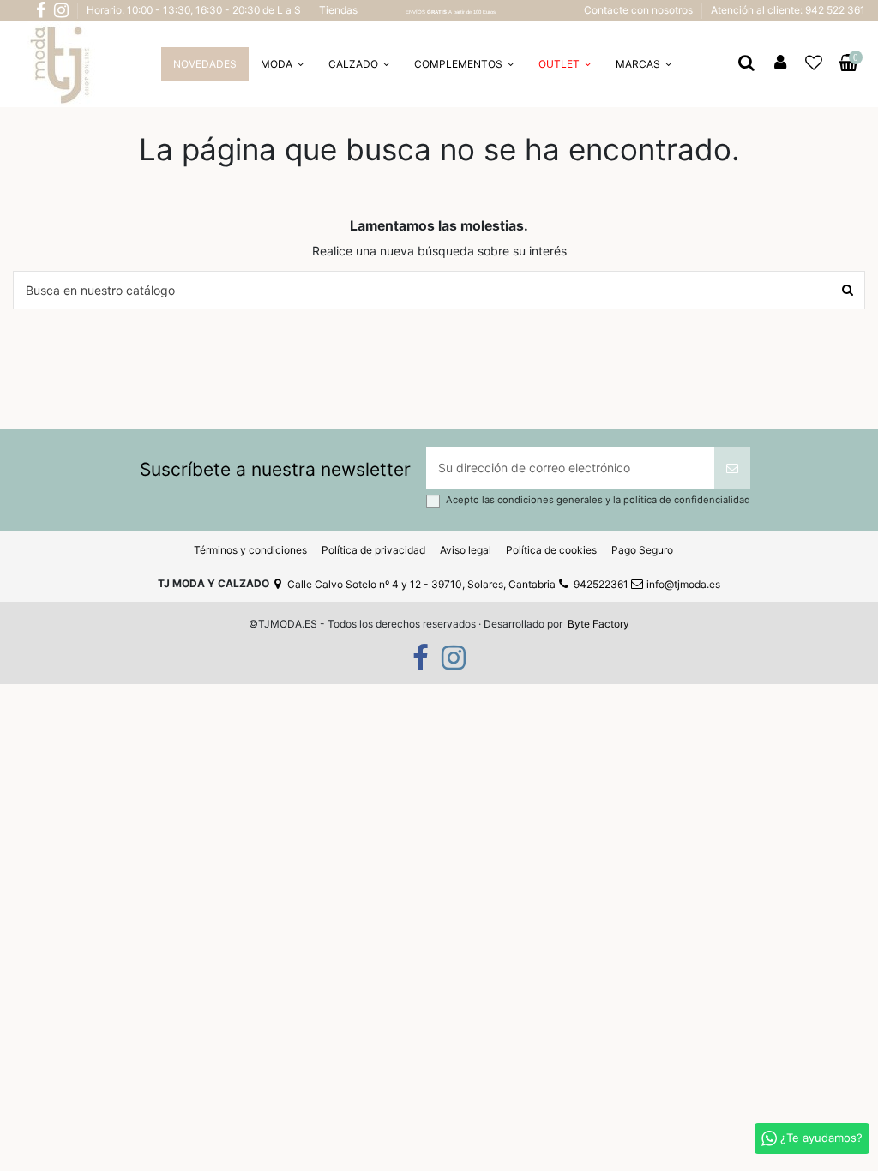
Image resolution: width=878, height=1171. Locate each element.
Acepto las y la (598, 500)
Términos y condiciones (250, 549)
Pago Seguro (642, 549)
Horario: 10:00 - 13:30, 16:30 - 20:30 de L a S (195, 9)
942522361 (601, 584)
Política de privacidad (373, 549)
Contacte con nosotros (639, 9)
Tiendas (338, 9)
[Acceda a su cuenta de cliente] (780, 64)
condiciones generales (551, 500)
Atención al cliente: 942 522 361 (788, 9)
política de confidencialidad (686, 500)
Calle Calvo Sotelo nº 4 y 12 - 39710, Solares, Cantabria (421, 584)
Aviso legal (465, 549)
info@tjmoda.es (683, 584)
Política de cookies (551, 549)
